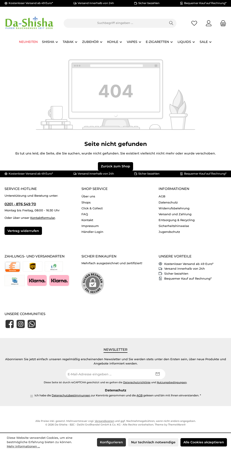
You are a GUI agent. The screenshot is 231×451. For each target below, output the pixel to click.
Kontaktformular (42, 218)
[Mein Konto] (209, 23)
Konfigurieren (111, 442)
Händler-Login (92, 232)
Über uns (88, 196)
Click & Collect (92, 208)
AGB (162, 196)
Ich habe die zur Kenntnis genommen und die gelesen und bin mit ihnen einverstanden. (118, 395)
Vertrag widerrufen (23, 231)
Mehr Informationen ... (23, 446)
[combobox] (115, 23)
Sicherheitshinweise (174, 226)
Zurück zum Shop (115, 166)
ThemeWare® (177, 424)
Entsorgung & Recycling (177, 220)
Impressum (90, 226)
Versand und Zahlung (175, 214)
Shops (86, 202)
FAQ (84, 214)
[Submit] (157, 374)
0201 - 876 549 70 (20, 204)
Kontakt (87, 220)
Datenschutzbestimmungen (71, 395)
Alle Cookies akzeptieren (203, 442)
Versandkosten (104, 421)
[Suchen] (171, 23)
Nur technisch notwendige (153, 442)
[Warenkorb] (221, 23)
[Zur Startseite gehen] (29, 23)
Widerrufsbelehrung (174, 208)
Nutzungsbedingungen (172, 382)
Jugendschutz (169, 232)
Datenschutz (168, 202)
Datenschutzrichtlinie (136, 382)
